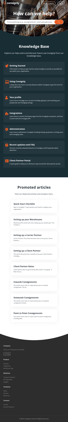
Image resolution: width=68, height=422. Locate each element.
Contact (5, 404)
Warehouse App (8, 368)
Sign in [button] (61, 3)
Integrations (7, 366)
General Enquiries (8, 407)
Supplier (5, 382)
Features (6, 363)
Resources (6, 395)
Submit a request (48, 3)
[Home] (11, 3)
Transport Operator (9, 377)
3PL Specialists (7, 379)
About (5, 391)
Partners (5, 393)
